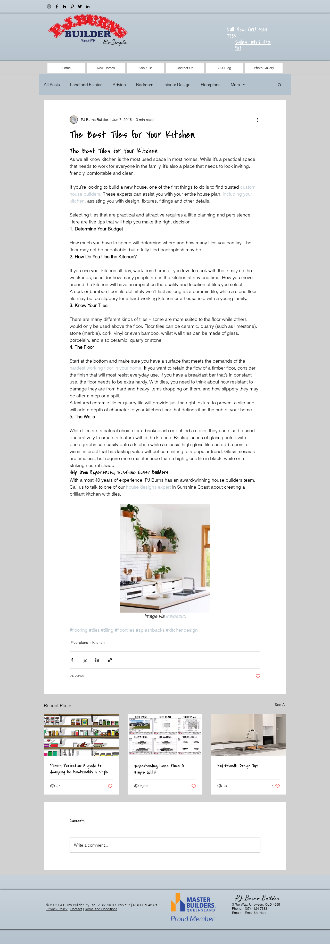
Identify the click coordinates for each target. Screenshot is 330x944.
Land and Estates (86, 84)
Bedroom (144, 84)
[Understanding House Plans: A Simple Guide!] (165, 735)
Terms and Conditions (101, 909)
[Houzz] (64, 6)
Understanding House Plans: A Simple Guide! (159, 769)
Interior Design (177, 84)
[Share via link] (110, 660)
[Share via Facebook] (72, 660)
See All (280, 704)
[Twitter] (79, 6)
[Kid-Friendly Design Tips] (248, 735)
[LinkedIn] (87, 6)
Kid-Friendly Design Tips (238, 765)
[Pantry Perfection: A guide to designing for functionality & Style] (81, 735)
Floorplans (210, 84)
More (235, 84)
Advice (119, 84)
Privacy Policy (57, 909)
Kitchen (98, 642)
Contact (76, 909)
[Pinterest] (72, 6)
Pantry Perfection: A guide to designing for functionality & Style (79, 768)
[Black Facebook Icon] (56, 6)
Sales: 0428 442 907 (253, 45)
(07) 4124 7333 (256, 908)
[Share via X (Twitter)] (84, 660)
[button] (279, 84)
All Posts (52, 84)
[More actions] (257, 119)
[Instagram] (49, 6)
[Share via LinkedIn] (97, 660)
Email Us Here (255, 912)
